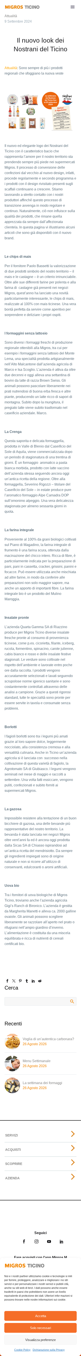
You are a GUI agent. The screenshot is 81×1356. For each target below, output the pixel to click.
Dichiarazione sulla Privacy (49, 1349)
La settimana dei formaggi (42, 1083)
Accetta (40, 1316)
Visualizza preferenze (40, 1340)
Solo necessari (40, 1328)
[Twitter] (14, 981)
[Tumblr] (27, 981)
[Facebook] (7, 981)
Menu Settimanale (37, 1061)
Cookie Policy (22, 1349)
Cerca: (71, 1001)
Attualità (11, 16)
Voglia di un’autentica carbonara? (48, 1039)
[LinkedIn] (33, 981)
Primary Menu (72, 7)
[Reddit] (39, 981)
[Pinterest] (20, 981)
